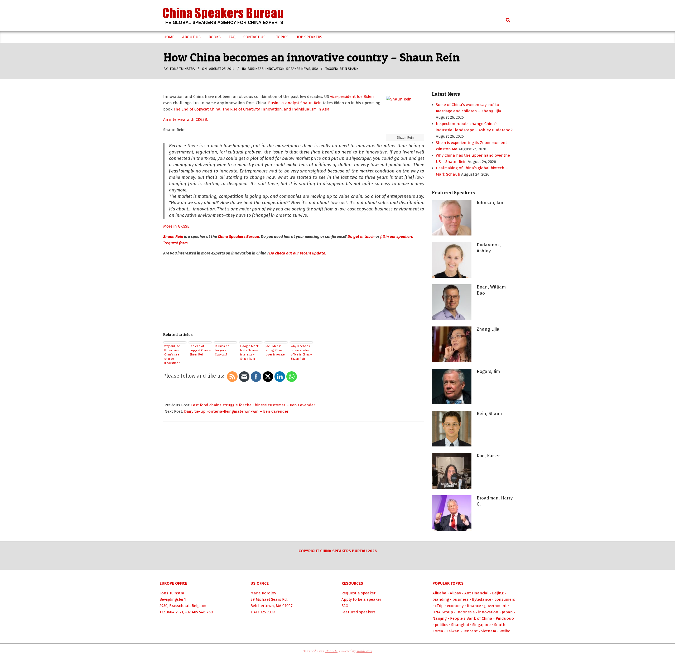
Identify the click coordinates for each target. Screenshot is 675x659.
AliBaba (439, 593)
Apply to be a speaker (361, 599)
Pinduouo (505, 618)
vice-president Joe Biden (352, 96)
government (495, 605)
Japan (507, 612)
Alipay (455, 593)
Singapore (481, 624)
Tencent (470, 631)
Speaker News (298, 69)
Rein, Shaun (489, 413)
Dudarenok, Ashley (489, 248)
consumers (505, 599)
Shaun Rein (173, 236)
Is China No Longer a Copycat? (222, 350)
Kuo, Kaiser (488, 456)
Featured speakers (358, 612)
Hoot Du (331, 650)
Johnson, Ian (490, 202)
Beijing (498, 593)
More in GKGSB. (176, 226)
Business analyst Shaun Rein (295, 102)
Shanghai (460, 624)
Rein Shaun (349, 69)
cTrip (439, 605)
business (256, 69)
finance (474, 605)
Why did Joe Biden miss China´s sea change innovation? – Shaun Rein (173, 355)
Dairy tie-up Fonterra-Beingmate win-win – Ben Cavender (236, 411)
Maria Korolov (263, 593)
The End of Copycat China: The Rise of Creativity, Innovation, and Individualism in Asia (251, 109)
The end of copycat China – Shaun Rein (200, 350)
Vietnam (488, 631)
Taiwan (453, 631)
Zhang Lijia (488, 329)
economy (455, 605)
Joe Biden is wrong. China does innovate (275, 350)
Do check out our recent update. (297, 253)
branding (440, 599)
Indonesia (465, 612)
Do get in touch (361, 236)
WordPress (364, 650)
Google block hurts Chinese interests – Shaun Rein (249, 352)
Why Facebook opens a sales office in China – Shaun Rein (301, 352)
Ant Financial (476, 593)
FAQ (344, 605)
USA (315, 69)
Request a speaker (358, 593)
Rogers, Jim (488, 371)
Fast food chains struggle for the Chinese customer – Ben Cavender (253, 405)
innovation (275, 69)
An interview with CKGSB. (185, 119)
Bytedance (481, 599)
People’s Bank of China (471, 618)
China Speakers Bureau (238, 236)
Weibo (505, 631)
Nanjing (439, 618)
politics (441, 624)
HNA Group (442, 612)
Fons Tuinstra (172, 593)
